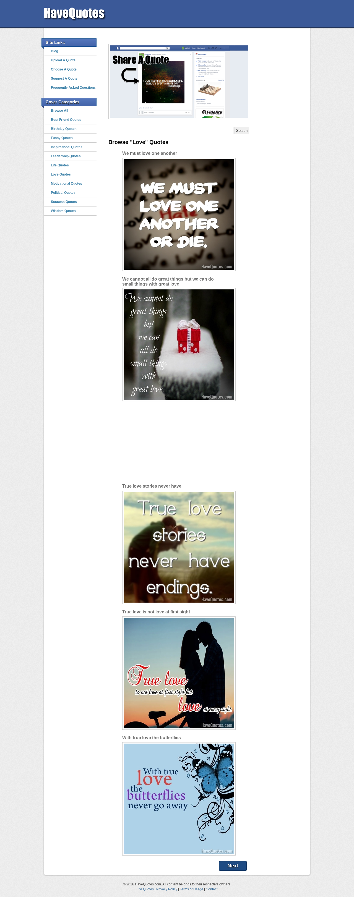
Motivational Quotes (66, 183)
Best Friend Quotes (66, 120)
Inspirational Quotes (66, 147)
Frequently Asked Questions (73, 88)
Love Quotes (61, 174)
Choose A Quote (64, 69)
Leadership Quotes (66, 156)
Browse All (59, 111)
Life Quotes (60, 165)
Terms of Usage (191, 889)
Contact (211, 889)
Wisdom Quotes (63, 211)
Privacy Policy (166, 889)
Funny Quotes (62, 138)
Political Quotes (63, 193)
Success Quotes (64, 202)
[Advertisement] (209, 13)
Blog (54, 51)
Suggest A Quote (64, 78)
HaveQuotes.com (85, 12)
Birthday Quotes (64, 129)
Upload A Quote (63, 60)
